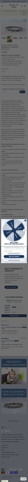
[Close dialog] (25, 220)
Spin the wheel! (14, 256)
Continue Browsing (14, 260)
